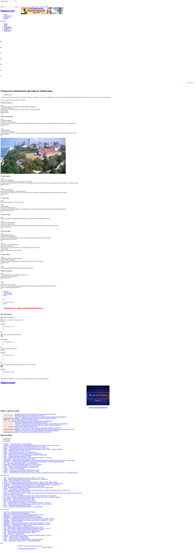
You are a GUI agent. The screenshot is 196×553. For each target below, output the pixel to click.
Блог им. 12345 (26, 450)
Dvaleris (6, 536)
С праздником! (14, 488)
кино (5, 295)
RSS (2, 317)
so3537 (5, 446)
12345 (5, 450)
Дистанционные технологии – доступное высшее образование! (27, 524)
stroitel (5, 449)
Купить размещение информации (98, 407)
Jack (5, 533)
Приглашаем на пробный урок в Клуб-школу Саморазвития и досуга (26, 528)
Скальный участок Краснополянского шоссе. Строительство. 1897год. (31, 484)
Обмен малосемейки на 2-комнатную (22, 517)
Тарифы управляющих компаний (17, 456)
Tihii (5, 465)
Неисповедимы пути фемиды (17, 452)
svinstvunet (6, 461)
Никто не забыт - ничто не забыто (51, 445)
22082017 (6, 443)
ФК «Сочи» (43, 446)
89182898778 (7, 516)
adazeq (5, 539)
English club (7, 419)
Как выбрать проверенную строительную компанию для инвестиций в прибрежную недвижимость (41, 423)
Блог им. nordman (24, 488)
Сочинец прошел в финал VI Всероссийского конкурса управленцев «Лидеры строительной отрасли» (34, 490)
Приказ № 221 (14, 470)
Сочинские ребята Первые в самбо (16, 463)
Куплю (49, 535)
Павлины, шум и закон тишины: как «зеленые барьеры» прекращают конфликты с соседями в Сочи (39, 460)
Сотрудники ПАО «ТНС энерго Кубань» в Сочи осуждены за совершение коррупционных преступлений (37, 472)
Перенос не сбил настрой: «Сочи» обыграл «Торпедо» (23, 446)
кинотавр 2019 (7, 292)
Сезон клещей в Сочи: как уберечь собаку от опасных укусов (24, 504)
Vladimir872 (7, 520)
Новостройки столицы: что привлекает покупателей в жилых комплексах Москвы (36, 430)
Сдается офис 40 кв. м (13, 513)
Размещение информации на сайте (27, 548)
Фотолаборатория (8, 15)
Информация (8, 382)
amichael (6, 535)
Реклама (6, 18)
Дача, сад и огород (47, 504)
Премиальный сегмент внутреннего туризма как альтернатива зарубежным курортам (37, 427)
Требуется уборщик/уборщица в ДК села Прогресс (24, 529)
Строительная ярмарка (37, 539)
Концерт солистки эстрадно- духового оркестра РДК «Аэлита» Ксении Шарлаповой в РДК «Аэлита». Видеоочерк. (41, 493)
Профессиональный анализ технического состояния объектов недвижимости (35, 414)
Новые (5, 14)
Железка (33, 511)
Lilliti (5, 528)
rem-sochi (3, 324)
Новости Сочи (7, 94)
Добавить (188, 82)
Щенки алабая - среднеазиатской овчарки (19, 531)
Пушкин (11, 494)
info (5, 490)
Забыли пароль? (35, 6)
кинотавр (6, 291)
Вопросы (6, 29)
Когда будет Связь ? (15, 443)
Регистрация (43, 6)
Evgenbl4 (6, 518)
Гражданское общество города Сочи (29, 470)
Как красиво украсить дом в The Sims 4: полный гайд (22, 426)
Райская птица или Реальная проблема (18, 465)
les (4, 497)
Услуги (42, 514)
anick (5, 477)
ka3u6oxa (3, 369)
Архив (192, 82)
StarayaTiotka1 (7, 459)
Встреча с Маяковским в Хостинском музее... (23, 486)
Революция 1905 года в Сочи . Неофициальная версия (23, 454)
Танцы (14, 521)
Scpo (5, 532)
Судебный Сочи (31, 452)
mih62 (5, 482)
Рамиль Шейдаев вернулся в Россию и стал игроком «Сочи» (25, 448)
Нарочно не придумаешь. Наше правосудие (20, 453)
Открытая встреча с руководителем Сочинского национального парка (27, 449)
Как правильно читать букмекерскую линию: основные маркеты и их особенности (30, 421)
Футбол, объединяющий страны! (17, 467)
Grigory (6, 452)
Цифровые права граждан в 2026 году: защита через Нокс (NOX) (39, 418)
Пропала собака (14, 536)
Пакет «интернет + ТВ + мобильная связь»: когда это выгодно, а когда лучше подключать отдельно (47, 429)
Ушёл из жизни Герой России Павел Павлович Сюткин (25, 445)
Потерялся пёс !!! (17, 525)
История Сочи (8, 28)
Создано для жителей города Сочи (33, 546)
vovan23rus (6, 511)
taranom (6, 448)
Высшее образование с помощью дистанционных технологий (27, 522)
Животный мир (28, 525)
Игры (5, 421)
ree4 (5, 502)
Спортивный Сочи (32, 463)
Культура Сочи (41, 486)
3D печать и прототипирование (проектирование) (25, 514)
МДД (5, 25)
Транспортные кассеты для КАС (17, 540)
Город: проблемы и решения (55, 449)
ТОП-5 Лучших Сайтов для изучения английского (25, 419)
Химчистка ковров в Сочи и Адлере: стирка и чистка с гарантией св (29, 520)
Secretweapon (4, 339)
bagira (5, 505)
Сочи (8, 10)
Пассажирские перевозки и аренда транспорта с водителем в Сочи (25, 487)
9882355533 (7, 514)
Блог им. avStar (19, 494)
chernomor (6, 445)
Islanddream (7, 464)
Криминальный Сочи (72, 472)
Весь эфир (3, 475)
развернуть (11, 317)
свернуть (5, 317)
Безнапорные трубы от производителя (19, 539)
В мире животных (8, 415)
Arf (4, 463)
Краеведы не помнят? (14, 450)
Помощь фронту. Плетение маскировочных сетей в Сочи (22, 527)
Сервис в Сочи (58, 483)
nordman (6, 488)
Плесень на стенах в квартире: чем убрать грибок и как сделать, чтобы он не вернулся (37, 425)
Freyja (5, 303)
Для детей (20, 521)
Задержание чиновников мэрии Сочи (21, 464)
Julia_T (5, 538)
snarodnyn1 (6, 483)
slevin (5, 457)
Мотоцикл (10, 533)
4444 (5, 513)
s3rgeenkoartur (7, 484)
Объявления (7, 26)
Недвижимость (25, 513)
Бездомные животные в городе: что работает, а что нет (29, 415)
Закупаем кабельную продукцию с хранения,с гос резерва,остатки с (28, 535)
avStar (5, 453)
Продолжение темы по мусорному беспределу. (21, 471)
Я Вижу (6, 23)
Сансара (11, 468)
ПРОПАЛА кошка (14, 538)
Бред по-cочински (34, 465)
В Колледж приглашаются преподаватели (19, 532)
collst (5, 531)
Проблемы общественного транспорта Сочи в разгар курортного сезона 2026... (32, 483)
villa (5, 527)
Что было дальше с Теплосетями (21, 498)
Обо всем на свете (8, 414)
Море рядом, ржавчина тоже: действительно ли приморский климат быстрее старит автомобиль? (40, 416)
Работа (41, 529)
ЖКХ (29, 456)
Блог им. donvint (20, 468)
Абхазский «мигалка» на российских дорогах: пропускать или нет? (26, 457)
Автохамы (48, 457)
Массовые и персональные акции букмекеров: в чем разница (31, 422)
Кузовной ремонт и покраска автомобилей (23, 516)
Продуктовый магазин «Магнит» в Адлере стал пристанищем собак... (29, 461)
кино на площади (8, 294)
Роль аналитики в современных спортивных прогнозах (36, 432)
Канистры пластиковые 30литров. (20, 511)
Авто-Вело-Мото (19, 533)
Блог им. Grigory (27, 443)
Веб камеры (7, 17)
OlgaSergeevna (7, 525)
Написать (3, 21)
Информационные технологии (12, 418)
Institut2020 (6, 522)
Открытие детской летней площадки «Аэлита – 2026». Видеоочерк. (29, 495)
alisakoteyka (7, 529)
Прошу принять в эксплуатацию (21, 459)
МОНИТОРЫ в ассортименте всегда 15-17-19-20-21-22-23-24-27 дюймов (29, 518)
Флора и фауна (71, 460)
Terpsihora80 (7, 521)
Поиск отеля (7, 30)
